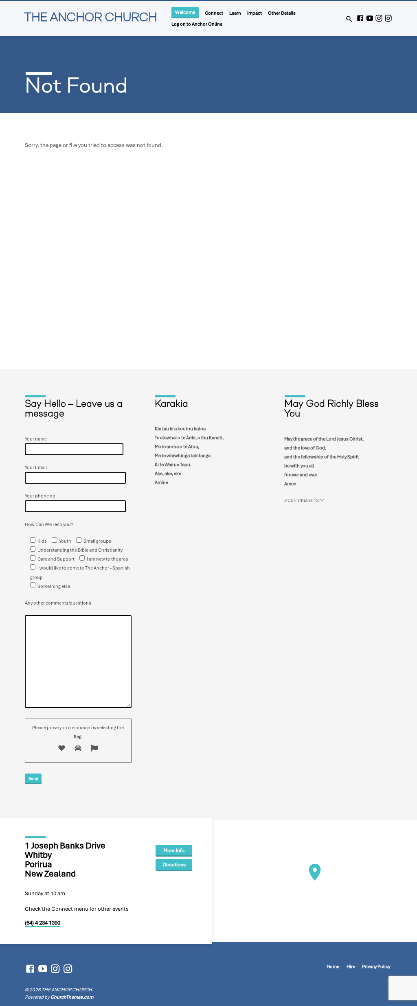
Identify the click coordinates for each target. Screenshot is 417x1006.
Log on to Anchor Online (196, 24)
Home (333, 966)
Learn (235, 13)
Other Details (282, 13)
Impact (254, 13)
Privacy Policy (376, 966)
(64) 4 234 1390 (42, 922)
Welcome (185, 12)
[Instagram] (379, 18)
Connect (214, 13)
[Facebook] (360, 18)
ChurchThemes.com (71, 997)
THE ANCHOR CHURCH (90, 18)
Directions (174, 864)
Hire (351, 966)
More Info (173, 850)
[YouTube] (369, 18)
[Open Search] (349, 19)
